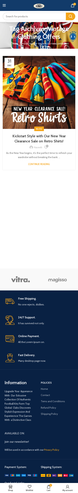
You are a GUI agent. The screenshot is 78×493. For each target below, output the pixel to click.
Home (15, 43)
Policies (46, 382)
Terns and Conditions (53, 401)
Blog (39, 128)
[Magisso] (57, 279)
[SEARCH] (70, 16)
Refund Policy (48, 407)
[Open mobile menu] (4, 5)
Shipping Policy (49, 414)
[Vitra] (20, 279)
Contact (45, 395)
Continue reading (39, 164)
